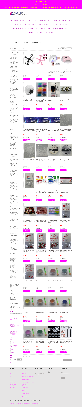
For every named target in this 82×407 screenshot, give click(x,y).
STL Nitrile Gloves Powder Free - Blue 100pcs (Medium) (41, 130)
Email (62, 374)
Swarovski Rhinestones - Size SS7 (14, 186)
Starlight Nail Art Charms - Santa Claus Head (29, 281)
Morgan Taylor (13, 116)
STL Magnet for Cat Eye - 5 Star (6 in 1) (41, 69)
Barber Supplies (53, 28)
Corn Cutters (12, 165)
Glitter (11, 252)
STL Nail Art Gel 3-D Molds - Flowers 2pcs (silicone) (65, 130)
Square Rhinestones (12, 177)
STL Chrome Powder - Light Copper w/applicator (41, 312)
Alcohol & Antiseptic (12, 218)
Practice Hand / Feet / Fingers (13, 277)
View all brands (12, 387)
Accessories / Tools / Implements (56, 24)
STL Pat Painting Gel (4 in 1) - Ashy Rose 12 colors (41, 221)
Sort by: (59, 48)
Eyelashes (31, 32)
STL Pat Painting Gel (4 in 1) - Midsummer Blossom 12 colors (53, 221)
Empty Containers (14, 243)
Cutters (11, 236)
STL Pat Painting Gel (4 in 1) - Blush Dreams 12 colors (29, 221)
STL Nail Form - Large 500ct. (64, 100)
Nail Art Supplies (13, 264)
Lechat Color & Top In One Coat (14, 80)
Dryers (11, 242)
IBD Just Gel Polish (14, 71)
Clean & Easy (13, 294)
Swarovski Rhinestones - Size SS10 (14, 196)
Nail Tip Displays (13, 272)
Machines (12, 257)
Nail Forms (12, 268)
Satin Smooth (13, 299)
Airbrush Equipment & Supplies (14, 215)
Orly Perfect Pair (13, 93)
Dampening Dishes (14, 238)
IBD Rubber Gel (13, 75)
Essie (11, 110)
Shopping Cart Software (31, 403)
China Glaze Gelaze (14, 57)
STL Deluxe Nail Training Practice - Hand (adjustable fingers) (65, 191)
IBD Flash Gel (13, 72)
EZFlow (11, 287)
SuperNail (12, 146)
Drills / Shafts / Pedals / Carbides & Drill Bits (14, 240)
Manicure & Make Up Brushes (13, 259)
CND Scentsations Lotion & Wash (14, 286)
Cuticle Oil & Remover (12, 153)
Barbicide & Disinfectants (13, 222)
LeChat (11, 132)
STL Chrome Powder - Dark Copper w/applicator (53, 312)
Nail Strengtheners (14, 157)
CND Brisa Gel (13, 58)
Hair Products (63, 28)
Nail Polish (29, 20)
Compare (27, 76)
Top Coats (12, 101)
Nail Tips (12, 274)
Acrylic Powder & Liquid (41, 20)
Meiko (12, 349)
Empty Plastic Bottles (13, 246)
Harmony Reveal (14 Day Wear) (13, 112)
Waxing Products (41, 28)
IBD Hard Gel (13, 70)
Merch (51, 32)
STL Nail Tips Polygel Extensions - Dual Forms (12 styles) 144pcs (41, 100)
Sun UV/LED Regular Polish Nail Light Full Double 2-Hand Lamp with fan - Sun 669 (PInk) (65, 70)
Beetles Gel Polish (14, 56)
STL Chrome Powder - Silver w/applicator (40, 281)
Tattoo (11, 281)
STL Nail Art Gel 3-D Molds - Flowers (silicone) (29, 160)
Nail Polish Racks (14, 270)
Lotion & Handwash (28, 28)
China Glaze (12, 102)
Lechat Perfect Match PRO (13, 82)
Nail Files (12, 267)
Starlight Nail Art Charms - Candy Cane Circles (53, 251)
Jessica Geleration (14, 76)
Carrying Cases (13, 226)
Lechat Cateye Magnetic (13, 86)
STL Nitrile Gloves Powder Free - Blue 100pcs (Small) (53, 130)
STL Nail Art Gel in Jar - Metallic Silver (65, 160)
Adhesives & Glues (14, 213)
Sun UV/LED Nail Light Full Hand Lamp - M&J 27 (28, 100)
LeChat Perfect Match (13, 84)
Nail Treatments (19, 24)
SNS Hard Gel (13, 95)
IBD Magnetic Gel (14, 74)
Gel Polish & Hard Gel (17, 20)
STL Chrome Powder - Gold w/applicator (29, 312)
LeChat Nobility (13, 77)
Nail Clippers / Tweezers (13, 266)
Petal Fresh (12, 291)
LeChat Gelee (13, 141)
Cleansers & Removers (12, 150)
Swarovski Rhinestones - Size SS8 (14, 189)
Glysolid (11, 289)
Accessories (12, 210)
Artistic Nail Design (14, 54)
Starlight (13, 352)
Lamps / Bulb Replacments (13, 255)
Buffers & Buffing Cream (13, 225)
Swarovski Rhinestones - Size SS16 (14, 202)
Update (19, 359)
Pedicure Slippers (14, 170)
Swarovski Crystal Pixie (14, 175)
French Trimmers (13, 249)
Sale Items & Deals (41, 32)
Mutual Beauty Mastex (13, 298)
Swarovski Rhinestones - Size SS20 (14, 205)
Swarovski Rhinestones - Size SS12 (14, 199)
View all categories (25, 396)
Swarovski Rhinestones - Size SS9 (14, 193)
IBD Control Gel (13, 68)
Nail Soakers (12, 271)
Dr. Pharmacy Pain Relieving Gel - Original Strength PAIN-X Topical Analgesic (41, 191)
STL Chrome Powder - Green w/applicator (40, 342)
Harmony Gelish (13, 65)
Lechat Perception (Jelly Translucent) (14, 89)
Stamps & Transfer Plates (14, 279)
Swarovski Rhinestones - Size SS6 (14, 183)
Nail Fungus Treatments (12, 156)
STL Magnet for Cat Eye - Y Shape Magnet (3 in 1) (66, 342)
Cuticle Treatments (14, 154)
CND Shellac (12, 61)
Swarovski (42, 24)
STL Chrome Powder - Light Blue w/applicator (66, 281)
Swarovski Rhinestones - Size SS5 (14, 180)
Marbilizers (12, 260)
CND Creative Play (14, 107)
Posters (11, 275)
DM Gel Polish (13, 63)
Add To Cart (26, 79)
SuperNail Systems (14, 353)
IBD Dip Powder (13, 139)
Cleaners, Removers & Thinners (12, 230)
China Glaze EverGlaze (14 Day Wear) (14, 104)
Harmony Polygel (13, 66)
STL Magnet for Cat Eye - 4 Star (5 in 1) (28, 69)
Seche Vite (12, 122)
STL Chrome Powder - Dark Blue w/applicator (66, 312)
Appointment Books (14, 219)
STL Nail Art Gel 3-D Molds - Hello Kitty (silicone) (41, 160)
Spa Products (17, 28)
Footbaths (12, 166)
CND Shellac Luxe (14, 62)
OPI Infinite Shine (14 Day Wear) (14, 120)
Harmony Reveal (13, 67)
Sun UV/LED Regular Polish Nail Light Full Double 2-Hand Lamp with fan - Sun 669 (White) (53, 70)
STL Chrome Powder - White (28, 190)
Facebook (49, 372)
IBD (10, 130)
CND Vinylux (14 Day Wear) (13, 109)
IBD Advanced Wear (14, 114)
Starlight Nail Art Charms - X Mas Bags (29, 251)
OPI (10, 118)
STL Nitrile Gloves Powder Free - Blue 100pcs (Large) (29, 130)
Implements (12, 253)
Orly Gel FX (12, 91)
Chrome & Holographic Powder (14, 228)
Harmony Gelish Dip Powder (14, 138)
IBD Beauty (13, 346)
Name (62, 372)
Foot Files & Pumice (12, 169)
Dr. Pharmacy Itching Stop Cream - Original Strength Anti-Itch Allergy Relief (53, 191)
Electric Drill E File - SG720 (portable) (53, 100)
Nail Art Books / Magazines (13, 262)
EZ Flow (11, 129)
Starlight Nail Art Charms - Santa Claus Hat (66, 251)
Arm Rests (12, 220)
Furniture (12, 250)
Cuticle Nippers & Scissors (13, 234)
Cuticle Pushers (13, 235)
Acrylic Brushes (13, 212)
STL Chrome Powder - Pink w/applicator (53, 281)
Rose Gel (12, 94)
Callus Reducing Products (13, 164)
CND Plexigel (13, 59)
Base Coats (12, 98)
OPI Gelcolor (12, 90)
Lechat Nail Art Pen (14, 115)
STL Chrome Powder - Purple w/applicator (28, 342)
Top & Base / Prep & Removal (14, 160)
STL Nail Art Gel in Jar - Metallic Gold (53, 160)
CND (11, 128)
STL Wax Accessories (12, 301)
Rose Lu (11, 133)
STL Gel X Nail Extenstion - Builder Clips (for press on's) (53, 342)
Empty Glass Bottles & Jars (13, 248)
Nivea (11, 290)
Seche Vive (12, 124)
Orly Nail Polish (13, 121)
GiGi (11, 296)
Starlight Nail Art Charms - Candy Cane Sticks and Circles (41, 251)
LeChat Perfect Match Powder (13, 145)
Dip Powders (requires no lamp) (60, 20)
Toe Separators (13, 171)
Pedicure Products (31, 24)
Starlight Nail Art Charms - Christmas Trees (66, 221)
